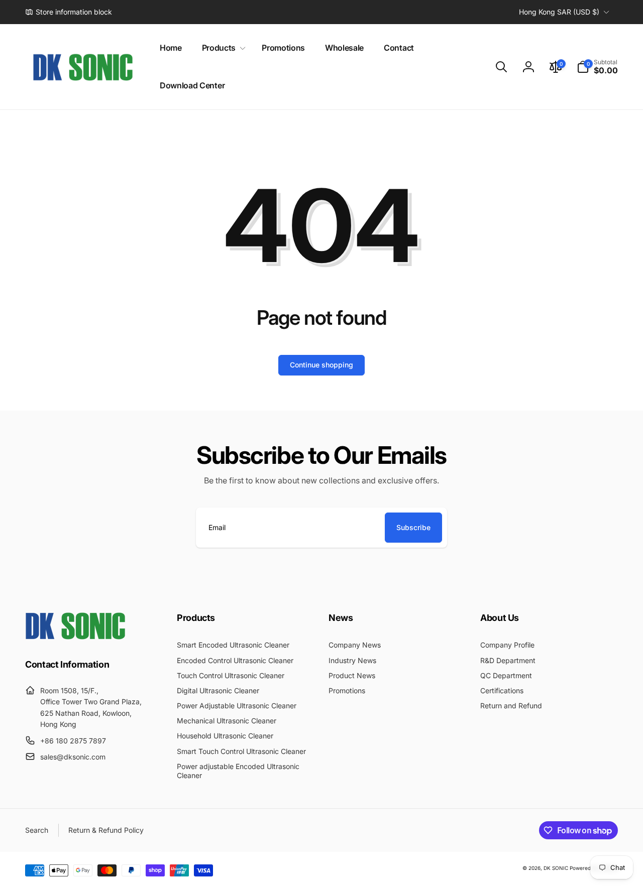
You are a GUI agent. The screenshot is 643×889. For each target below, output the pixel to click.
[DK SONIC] (75, 636)
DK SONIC (556, 868)
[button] (221, 48)
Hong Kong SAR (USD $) (559, 12)
